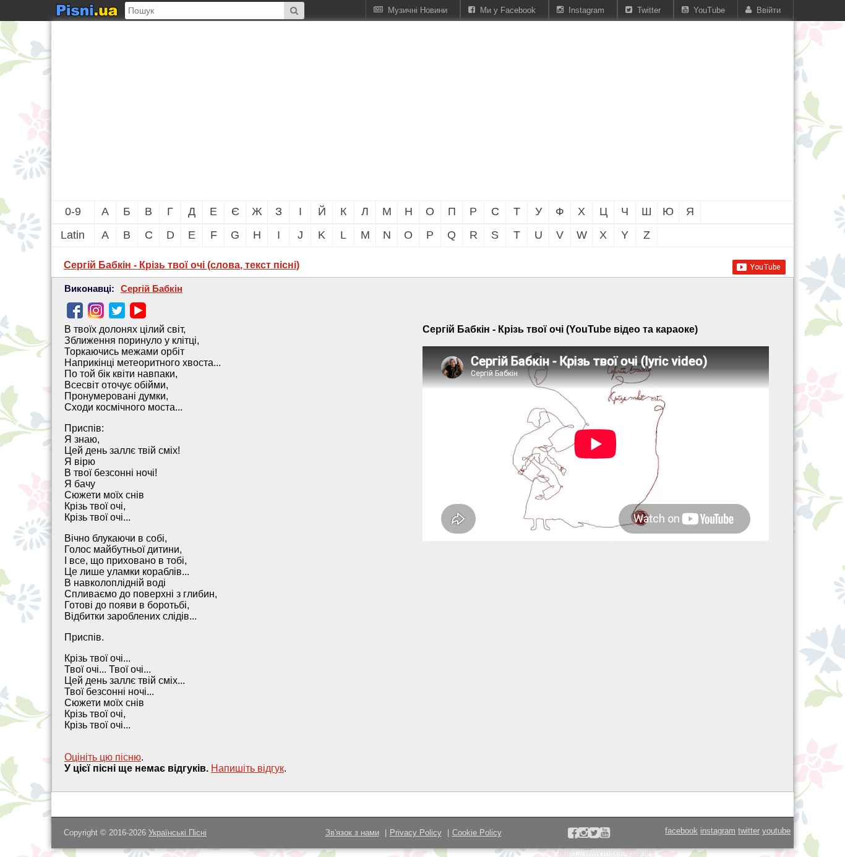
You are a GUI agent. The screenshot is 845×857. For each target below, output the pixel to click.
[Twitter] (116, 310)
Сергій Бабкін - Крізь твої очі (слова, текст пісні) (181, 265)
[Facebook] (74, 310)
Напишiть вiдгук (247, 768)
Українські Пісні (177, 832)
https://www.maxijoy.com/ (604, 852)
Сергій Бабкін (151, 289)
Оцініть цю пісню (102, 757)
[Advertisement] (354, 110)
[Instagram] (95, 310)
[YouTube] (137, 310)
